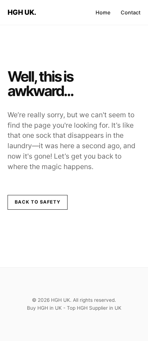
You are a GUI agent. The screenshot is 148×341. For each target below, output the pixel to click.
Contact (130, 12)
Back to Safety (37, 202)
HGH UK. (22, 12)
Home (103, 12)
